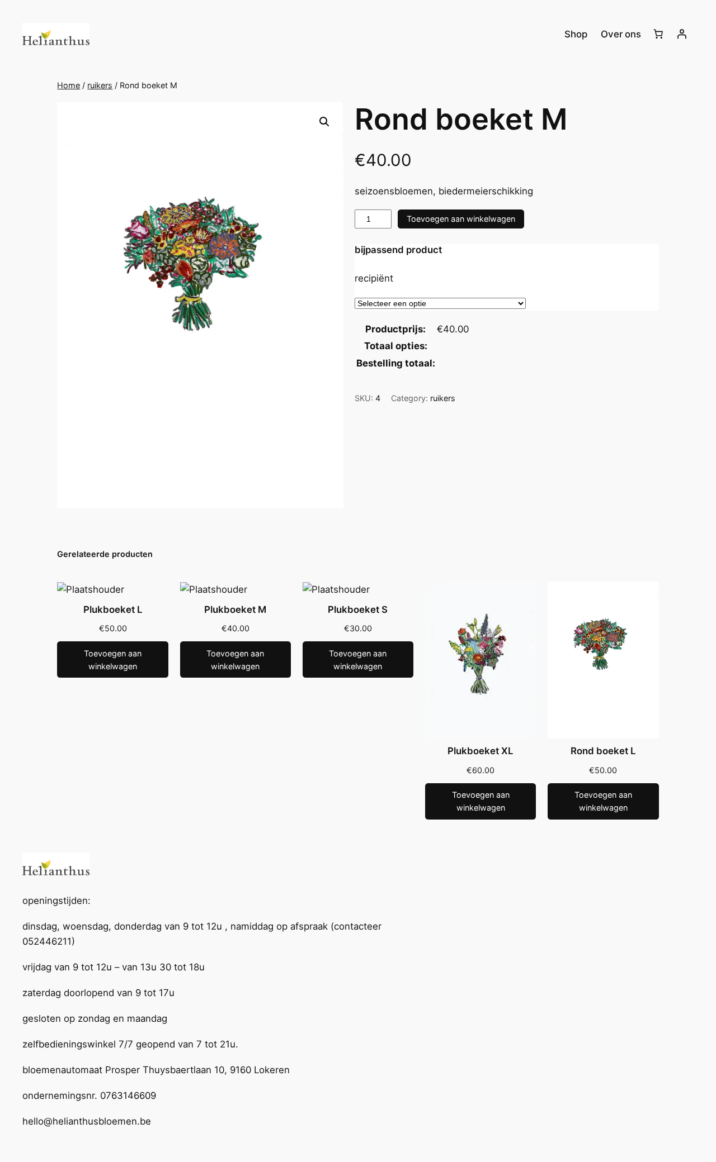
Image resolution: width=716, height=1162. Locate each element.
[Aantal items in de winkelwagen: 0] (658, 34)
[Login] (682, 34)
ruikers (99, 85)
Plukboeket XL (480, 750)
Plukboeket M (235, 609)
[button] (324, 122)
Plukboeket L (113, 609)
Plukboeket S (358, 609)
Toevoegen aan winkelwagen (461, 218)
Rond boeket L (603, 750)
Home (68, 85)
